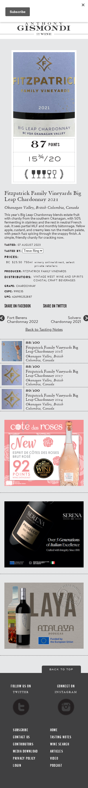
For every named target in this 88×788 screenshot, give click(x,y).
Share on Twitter (55, 306)
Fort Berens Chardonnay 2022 (22, 319)
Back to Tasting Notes (44, 329)
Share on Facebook (17, 306)
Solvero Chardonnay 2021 (66, 319)
